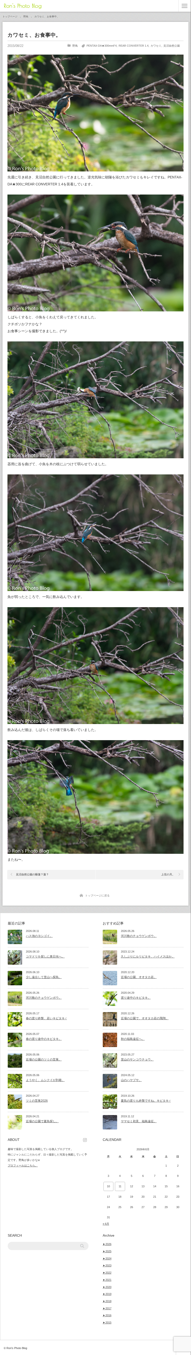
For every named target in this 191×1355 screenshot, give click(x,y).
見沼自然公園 (171, 45)
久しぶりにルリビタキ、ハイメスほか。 (148, 956)
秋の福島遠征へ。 (133, 1039)
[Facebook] (86, 1139)
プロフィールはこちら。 (23, 1165)
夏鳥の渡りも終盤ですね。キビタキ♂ (146, 1100)
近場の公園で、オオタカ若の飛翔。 (145, 1018)
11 (120, 1186)
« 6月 (106, 1223)
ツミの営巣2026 (37, 1100)
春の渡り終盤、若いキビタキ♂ (46, 1018)
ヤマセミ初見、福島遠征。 (139, 1121)
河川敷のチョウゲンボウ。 (44, 997)
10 (108, 1186)
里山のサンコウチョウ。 (137, 1059)
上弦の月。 (168, 874)
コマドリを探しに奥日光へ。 (45, 956)
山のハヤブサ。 (131, 1080)
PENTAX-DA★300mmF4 (102, 45)
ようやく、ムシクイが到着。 (45, 1080)
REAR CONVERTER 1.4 (133, 45)
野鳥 (75, 45)
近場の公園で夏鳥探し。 (42, 1121)
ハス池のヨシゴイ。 (39, 936)
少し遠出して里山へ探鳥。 (44, 977)
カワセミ (155, 45)
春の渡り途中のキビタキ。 (44, 1039)
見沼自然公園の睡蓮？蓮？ (32, 874)
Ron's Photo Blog (23, 5)
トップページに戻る (97, 895)
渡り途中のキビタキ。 (136, 997)
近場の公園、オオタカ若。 (139, 977)
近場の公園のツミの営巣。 (44, 1059)
